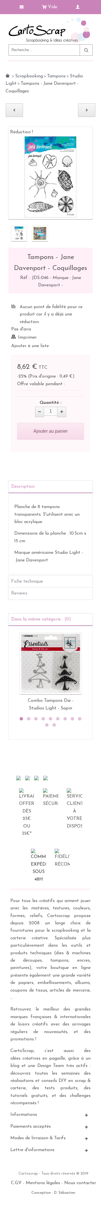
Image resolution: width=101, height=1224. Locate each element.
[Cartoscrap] (50, 20)
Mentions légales (43, 1183)
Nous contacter (80, 1183)
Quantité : (50, 402)
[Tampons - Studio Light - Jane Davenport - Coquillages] (19, 233)
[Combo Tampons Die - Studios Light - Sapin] (50, 663)
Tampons (56, 76)
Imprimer (27, 337)
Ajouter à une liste (30, 346)
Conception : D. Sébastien (53, 1193)
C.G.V (16, 1183)
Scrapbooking (29, 76)
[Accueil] (8, 76)
